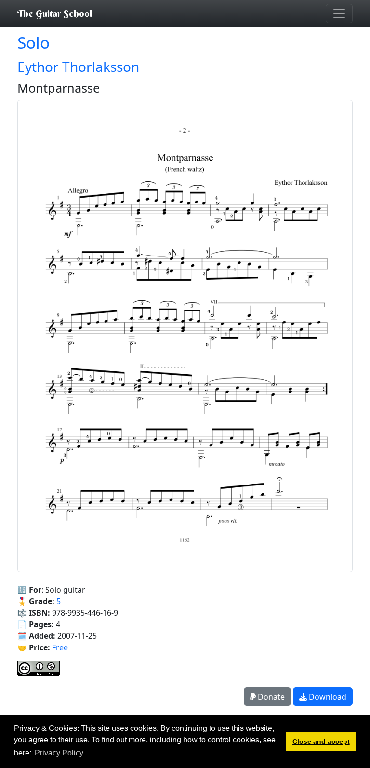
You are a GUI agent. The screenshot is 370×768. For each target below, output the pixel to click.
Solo (33, 42)
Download (326, 696)
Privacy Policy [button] (59, 753)
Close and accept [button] (321, 741)
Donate (270, 696)
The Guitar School (54, 13)
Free (60, 647)
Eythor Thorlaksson (78, 66)
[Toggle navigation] (339, 13)
